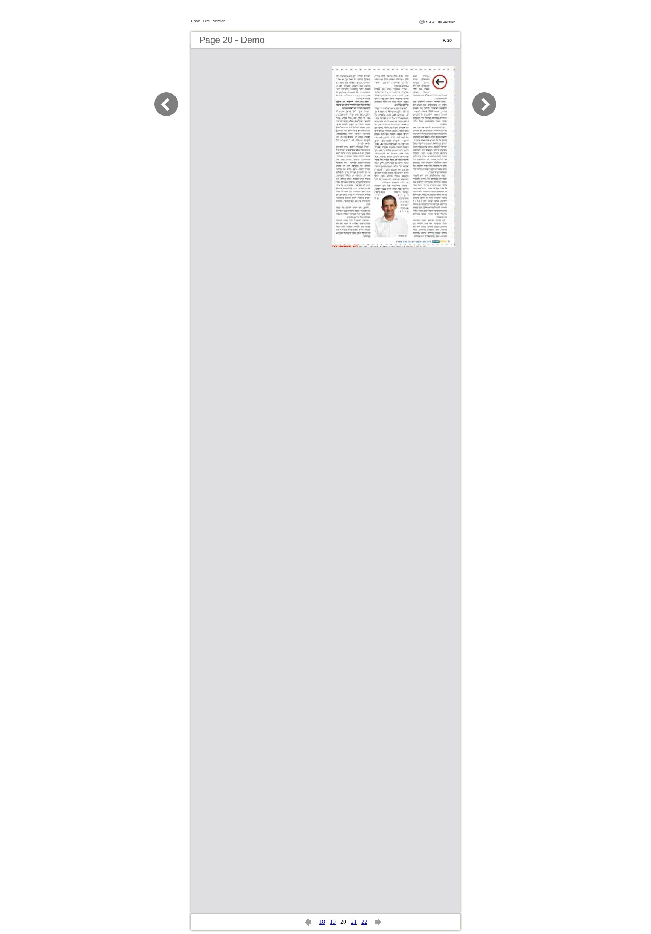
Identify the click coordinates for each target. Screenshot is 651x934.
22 (364, 922)
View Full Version (440, 22)
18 (322, 922)
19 (333, 922)
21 (354, 922)
